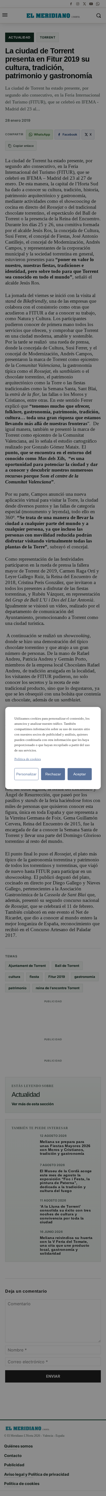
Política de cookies (27, 759)
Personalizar (26, 774)
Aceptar (79, 774)
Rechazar (53, 774)
